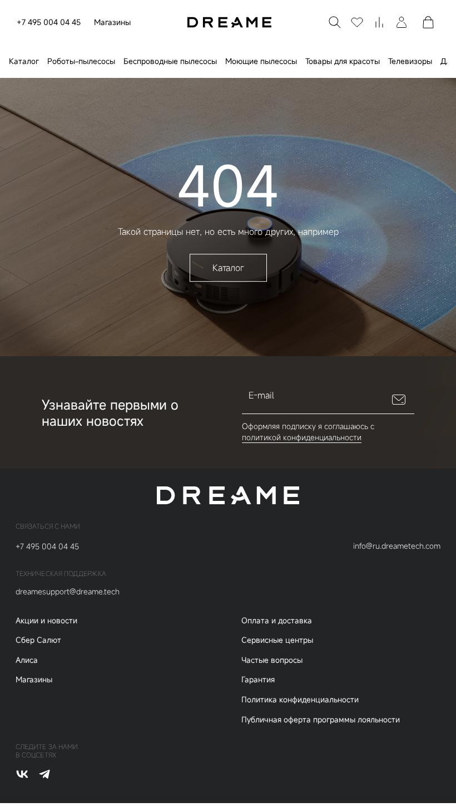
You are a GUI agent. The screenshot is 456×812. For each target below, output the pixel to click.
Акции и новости (46, 620)
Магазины (112, 22)
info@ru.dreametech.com (396, 545)
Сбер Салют (38, 639)
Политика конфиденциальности (300, 699)
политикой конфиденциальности (301, 437)
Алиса (27, 659)
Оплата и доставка (276, 620)
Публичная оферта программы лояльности (320, 719)
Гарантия (258, 679)
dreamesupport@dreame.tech (68, 591)
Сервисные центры (277, 639)
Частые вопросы (272, 659)
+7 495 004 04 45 (49, 22)
